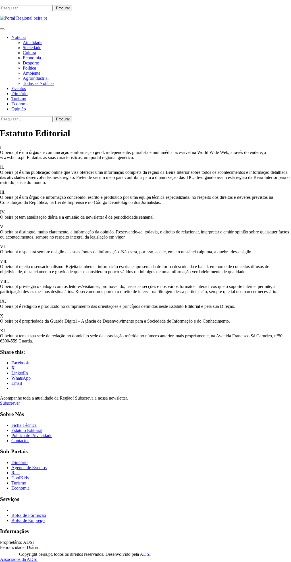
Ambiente (31, 73)
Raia (15, 472)
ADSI (145, 554)
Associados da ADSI (19, 559)
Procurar (63, 8)
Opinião (18, 108)
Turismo (18, 98)
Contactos (20, 440)
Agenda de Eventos (29, 467)
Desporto (31, 62)
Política (29, 68)
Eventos (18, 88)
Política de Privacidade (31, 435)
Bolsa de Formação (28, 515)
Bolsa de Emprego (28, 520)
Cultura (29, 52)
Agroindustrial (36, 78)
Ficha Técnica (24, 425)
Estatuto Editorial (26, 430)
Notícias (18, 37)
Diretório (19, 93)
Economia (32, 57)
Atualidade (32, 42)
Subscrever (10, 403)
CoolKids (20, 477)
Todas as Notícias (38, 83)
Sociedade (32, 47)
